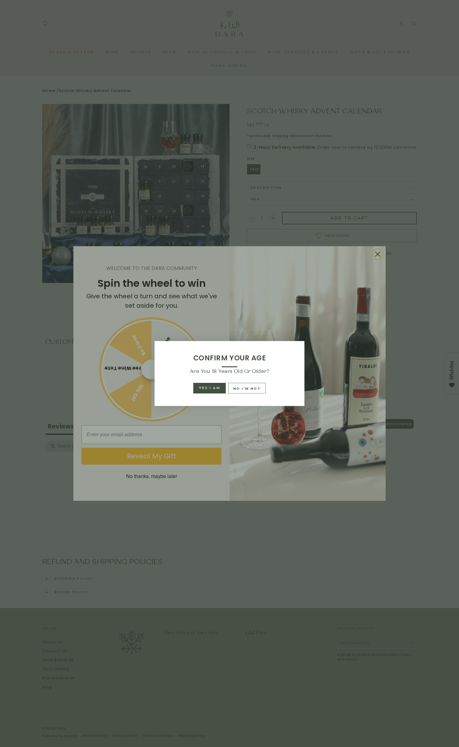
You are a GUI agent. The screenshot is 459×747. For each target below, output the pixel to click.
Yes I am (209, 388)
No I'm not (247, 388)
